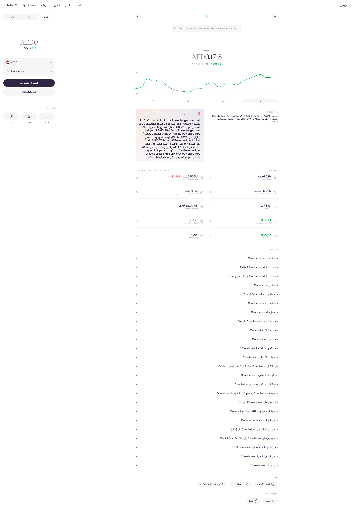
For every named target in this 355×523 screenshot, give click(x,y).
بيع (29, 17)
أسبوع (224, 100)
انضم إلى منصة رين (29, 83)
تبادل (12, 17)
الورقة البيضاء (238, 484)
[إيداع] (29, 116)
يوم (260, 100)
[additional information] (210, 178)
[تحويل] (46, 116)
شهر (188, 100)
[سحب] (11, 116)
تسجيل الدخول (29, 92)
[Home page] (346, 5)
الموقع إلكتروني (263, 484)
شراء (46, 17)
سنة (153, 100)
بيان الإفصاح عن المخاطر (210, 484)
